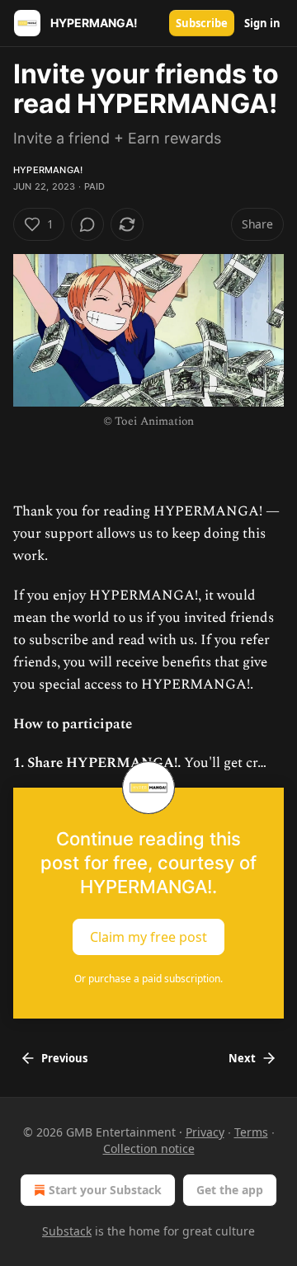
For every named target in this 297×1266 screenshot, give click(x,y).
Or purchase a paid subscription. (148, 979)
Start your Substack (105, 1190)
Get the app (229, 1190)
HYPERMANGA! (47, 170)
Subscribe (202, 23)
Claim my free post (148, 937)
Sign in (262, 23)
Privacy (205, 1132)
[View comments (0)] (87, 224)
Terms (251, 1132)
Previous (64, 1058)
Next (242, 1058)
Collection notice (149, 1148)
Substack (67, 1231)
